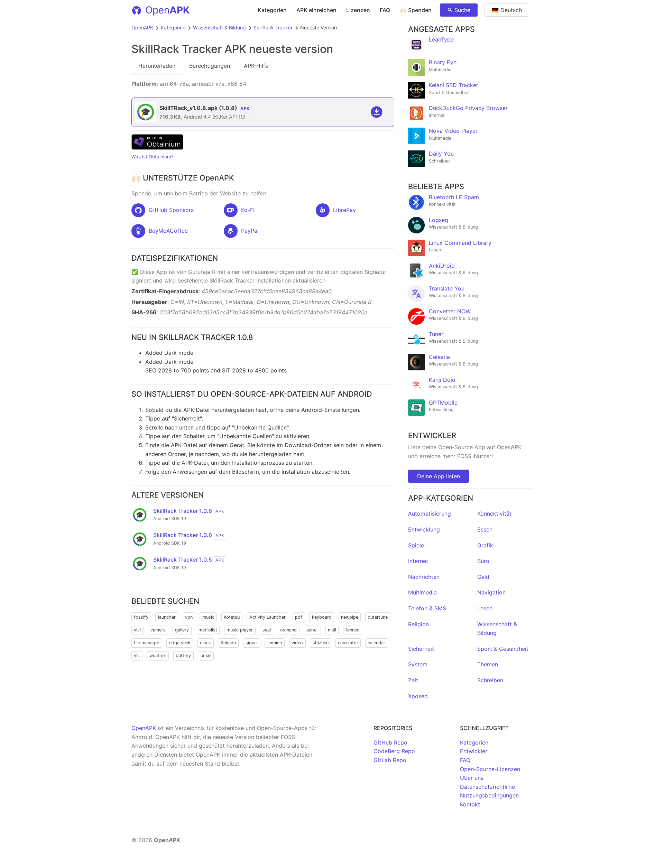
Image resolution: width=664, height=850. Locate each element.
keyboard (322, 617)
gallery (182, 629)
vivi (137, 629)
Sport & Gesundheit (502, 648)
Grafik (485, 545)
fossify (141, 617)
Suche (462, 10)
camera (158, 629)
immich (274, 642)
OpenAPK (142, 27)
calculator (348, 642)
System (417, 664)
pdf (298, 617)
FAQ (385, 10)
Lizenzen (358, 10)
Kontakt (470, 804)
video (297, 642)
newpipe (349, 617)
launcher (167, 617)
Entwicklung (424, 529)
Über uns (471, 777)
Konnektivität (494, 513)
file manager (146, 642)
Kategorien (272, 10)
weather (157, 655)
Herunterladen (156, 65)
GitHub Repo (390, 742)
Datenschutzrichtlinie (487, 786)
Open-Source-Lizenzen (490, 769)
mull (332, 629)
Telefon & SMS (427, 608)
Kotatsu (232, 617)
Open (167, 10)
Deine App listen (438, 476)
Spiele (416, 545)
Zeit (413, 680)
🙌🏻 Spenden (416, 10)
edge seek (180, 642)
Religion (418, 624)
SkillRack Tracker (273, 27)
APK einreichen (316, 10)
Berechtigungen (209, 65)
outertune (378, 617)
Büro (483, 560)
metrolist (208, 629)
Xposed (418, 696)
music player (240, 629)
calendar (376, 642)
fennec (352, 629)
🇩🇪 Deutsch (507, 10)
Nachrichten (424, 576)
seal (266, 629)
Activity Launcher (267, 617)
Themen (487, 664)
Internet (418, 560)
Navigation (491, 592)
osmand (288, 629)
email (206, 655)
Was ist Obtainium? (152, 156)
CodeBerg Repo (394, 751)
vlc (137, 655)
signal (252, 642)
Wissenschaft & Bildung (219, 27)
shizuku (321, 642)
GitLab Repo (390, 760)
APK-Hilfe (256, 65)
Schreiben (490, 680)
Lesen (484, 608)
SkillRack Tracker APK (188, 49)
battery (183, 655)
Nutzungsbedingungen (489, 795)
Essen (484, 529)
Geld (483, 576)
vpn (189, 617)
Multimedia (422, 592)
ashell (312, 629)
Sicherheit (421, 648)
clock (205, 642)
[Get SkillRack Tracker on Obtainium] (157, 147)
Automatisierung (429, 513)
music (208, 617)
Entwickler (473, 751)
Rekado (228, 642)
